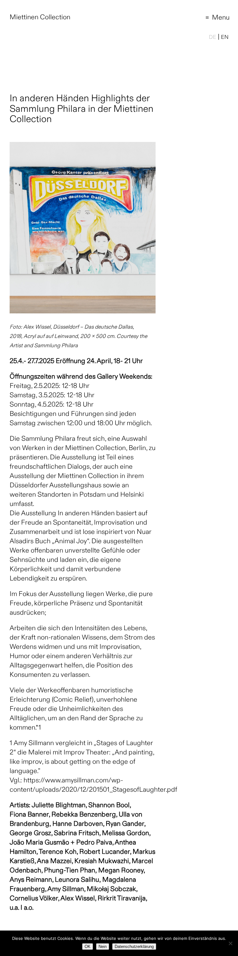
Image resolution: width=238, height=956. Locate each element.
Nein (103, 946)
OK (87, 946)
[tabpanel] (83, 227)
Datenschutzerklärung (134, 946)
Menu (212, 19)
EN (224, 37)
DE (212, 37)
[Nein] (230, 943)
